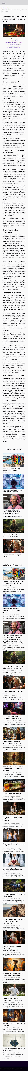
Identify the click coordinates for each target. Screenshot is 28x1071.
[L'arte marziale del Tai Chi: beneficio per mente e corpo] (14, 990)
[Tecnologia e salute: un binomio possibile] (14, 1015)
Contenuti (14, 39)
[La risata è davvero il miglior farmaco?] (13, 546)
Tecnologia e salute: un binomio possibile (14, 1024)
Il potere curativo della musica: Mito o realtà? (14, 895)
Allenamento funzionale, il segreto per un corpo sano (12, 743)
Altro (7, 8)
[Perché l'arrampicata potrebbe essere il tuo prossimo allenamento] (14, 910)
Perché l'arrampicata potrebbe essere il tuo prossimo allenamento (13, 921)
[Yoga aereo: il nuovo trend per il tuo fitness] (14, 835)
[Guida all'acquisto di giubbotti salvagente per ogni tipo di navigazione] (13, 460)
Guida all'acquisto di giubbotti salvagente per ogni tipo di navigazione (12, 470)
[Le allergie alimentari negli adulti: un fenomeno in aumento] (14, 808)
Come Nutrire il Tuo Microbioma (13, 44)
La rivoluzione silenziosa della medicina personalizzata (13, 974)
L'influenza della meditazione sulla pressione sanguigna (12, 535)
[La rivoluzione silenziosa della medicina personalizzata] (14, 964)
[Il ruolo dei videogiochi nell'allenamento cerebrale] (14, 708)
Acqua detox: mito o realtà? (12, 794)
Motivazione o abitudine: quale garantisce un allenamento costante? (13, 769)
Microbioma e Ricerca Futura (13, 47)
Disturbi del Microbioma (13, 46)
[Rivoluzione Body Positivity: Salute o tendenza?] (14, 860)
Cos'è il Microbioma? (13, 40)
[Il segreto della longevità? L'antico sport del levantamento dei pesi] (14, 937)
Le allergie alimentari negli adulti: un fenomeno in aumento (12, 819)
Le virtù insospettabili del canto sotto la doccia (14, 1050)
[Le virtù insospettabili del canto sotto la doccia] (14, 1040)
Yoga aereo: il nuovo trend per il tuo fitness (14, 845)
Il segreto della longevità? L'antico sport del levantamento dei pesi (12, 948)
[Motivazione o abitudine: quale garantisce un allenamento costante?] (14, 758)
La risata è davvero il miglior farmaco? (12, 555)
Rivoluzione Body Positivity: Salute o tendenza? (12, 870)
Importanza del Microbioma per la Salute (13, 42)
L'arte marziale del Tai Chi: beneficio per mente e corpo (12, 999)
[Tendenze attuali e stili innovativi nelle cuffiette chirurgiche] (13, 481)
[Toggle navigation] (3, 2)
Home (2, 8)
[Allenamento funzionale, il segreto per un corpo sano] (14, 733)
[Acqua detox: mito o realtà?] (14, 785)
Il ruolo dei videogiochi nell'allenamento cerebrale (12, 717)
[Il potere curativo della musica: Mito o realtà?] (14, 885)
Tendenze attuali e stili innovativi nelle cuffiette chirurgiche (13, 491)
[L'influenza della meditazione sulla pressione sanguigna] (13, 526)
